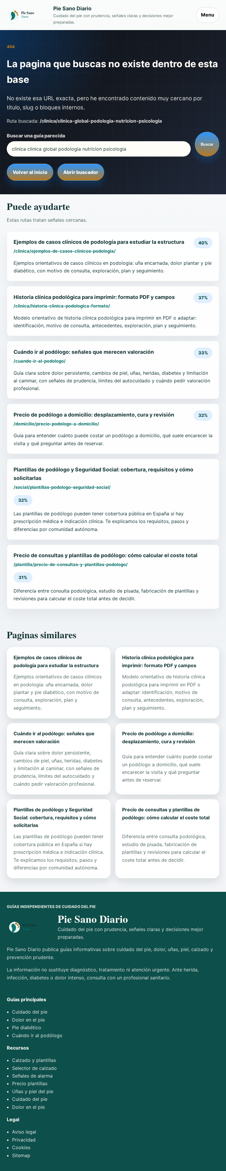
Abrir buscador (80, 172)
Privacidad (24, 1140)
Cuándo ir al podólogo (37, 1035)
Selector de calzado (34, 1068)
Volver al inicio (30, 172)
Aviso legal (24, 1132)
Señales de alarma (32, 1076)
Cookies (21, 1147)
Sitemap (21, 1155)
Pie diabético (26, 1027)
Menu (207, 15)
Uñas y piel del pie (32, 1091)
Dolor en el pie (28, 1020)
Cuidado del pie (29, 1012)
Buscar (207, 144)
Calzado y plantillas (34, 1060)
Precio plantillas (29, 1083)
